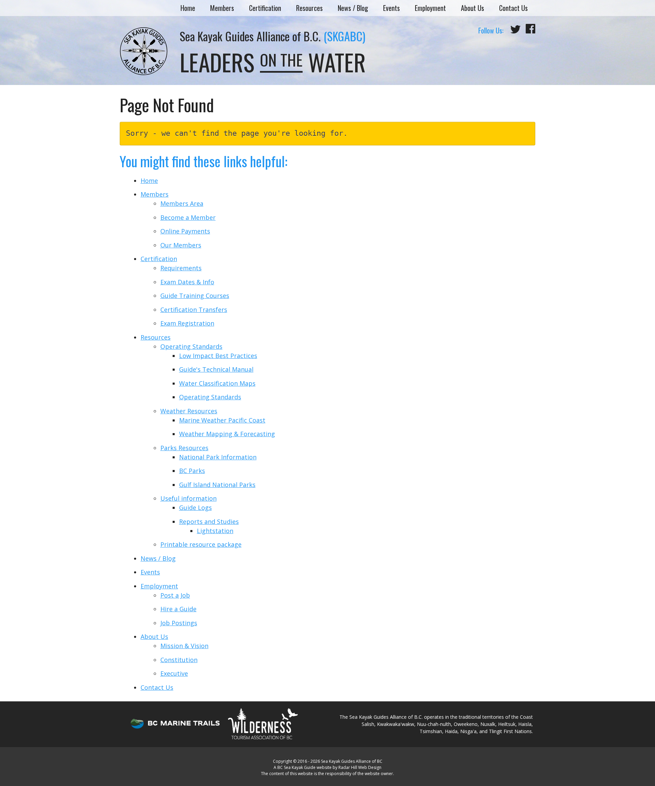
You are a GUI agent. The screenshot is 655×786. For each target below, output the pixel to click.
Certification (265, 8)
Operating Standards (191, 346)
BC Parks (192, 471)
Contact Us (513, 8)
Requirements (181, 268)
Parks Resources (184, 448)
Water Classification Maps (217, 383)
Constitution (179, 660)
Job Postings (178, 623)
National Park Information (218, 457)
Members (222, 8)
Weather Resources (188, 411)
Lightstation (215, 531)
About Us (472, 8)
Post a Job (175, 595)
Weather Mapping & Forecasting (227, 434)
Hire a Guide (178, 609)
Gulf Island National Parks (217, 485)
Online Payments (185, 231)
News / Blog (353, 8)
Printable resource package (201, 544)
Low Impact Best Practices (218, 356)
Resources (309, 8)
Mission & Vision (184, 646)
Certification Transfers (193, 309)
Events (391, 8)
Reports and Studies (209, 521)
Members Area (181, 203)
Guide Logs (195, 507)
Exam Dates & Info (187, 282)
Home (187, 8)
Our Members (180, 245)
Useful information (188, 498)
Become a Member (188, 217)
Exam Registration (187, 323)
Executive (174, 673)
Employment (430, 8)
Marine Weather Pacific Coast (222, 420)
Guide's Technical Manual (216, 369)
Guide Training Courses (194, 295)
